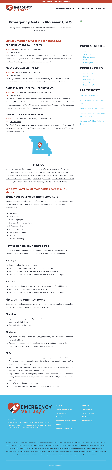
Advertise (85, 405)
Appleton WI (88, 73)
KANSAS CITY (50, 176)
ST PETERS (38, 182)
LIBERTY (17, 179)
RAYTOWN (37, 179)
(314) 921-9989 (15, 122)
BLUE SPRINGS (38, 169)
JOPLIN (40, 176)
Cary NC (86, 76)
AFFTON (9, 169)
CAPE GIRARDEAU (52, 169)
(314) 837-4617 (15, 76)
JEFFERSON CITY (29, 176)
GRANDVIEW (51, 172)
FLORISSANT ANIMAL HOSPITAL (25, 45)
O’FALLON (27, 179)
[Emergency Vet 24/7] (19, 8)
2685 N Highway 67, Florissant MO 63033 (31, 72)
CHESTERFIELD (68, 169)
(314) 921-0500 (15, 52)
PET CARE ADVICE (85, 8)
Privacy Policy (87, 421)
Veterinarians (87, 409)
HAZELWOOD (63, 172)
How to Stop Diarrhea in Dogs (92, 108)
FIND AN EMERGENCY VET (65, 8)
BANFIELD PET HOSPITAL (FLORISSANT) (30, 88)
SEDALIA (46, 179)
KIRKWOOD (62, 176)
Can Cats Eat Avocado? (89, 96)
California (87, 60)
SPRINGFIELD (57, 179)
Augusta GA (88, 82)
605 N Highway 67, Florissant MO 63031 (30, 49)
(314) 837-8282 (15, 96)
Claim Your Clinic (88, 413)
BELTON (26, 169)
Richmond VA (88, 85)
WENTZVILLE (50, 182)
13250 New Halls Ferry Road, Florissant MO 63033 (34, 119)
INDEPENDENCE (13, 176)
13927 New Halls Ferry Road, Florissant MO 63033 (34, 92)
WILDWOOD (62, 182)
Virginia (86, 51)
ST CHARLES (69, 179)
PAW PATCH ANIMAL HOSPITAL (24, 114)
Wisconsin (87, 54)
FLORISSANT (27, 172)
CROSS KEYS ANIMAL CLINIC (22, 68)
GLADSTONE (39, 172)
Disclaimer (86, 417)
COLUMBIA (15, 172)
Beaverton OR (88, 79)
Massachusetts (89, 57)
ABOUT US (100, 8)
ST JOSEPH (18, 182)
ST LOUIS (28, 182)
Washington (88, 63)
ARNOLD (18, 169)
